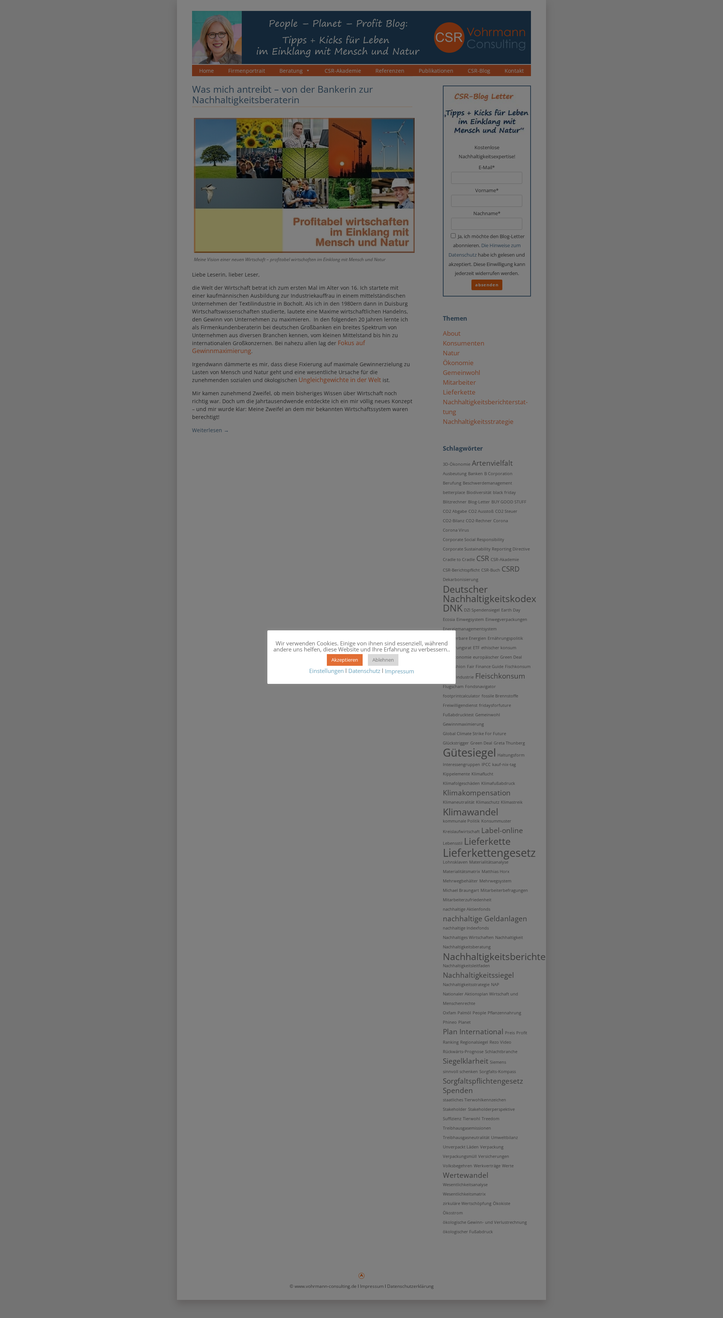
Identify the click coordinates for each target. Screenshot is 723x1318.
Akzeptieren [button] (344, 659)
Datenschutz (364, 670)
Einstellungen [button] (326, 670)
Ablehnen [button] (383, 659)
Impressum (399, 671)
